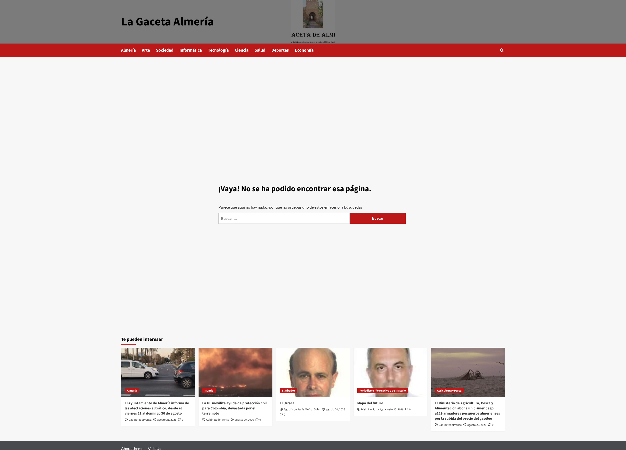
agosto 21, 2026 (166, 420)
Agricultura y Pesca (449, 391)
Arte (146, 50)
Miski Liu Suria (370, 409)
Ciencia (241, 50)
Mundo (208, 391)
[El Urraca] (313, 372)
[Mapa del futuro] (390, 372)
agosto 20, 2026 (244, 420)
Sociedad (164, 50)
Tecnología (218, 50)
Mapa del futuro (370, 403)
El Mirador (288, 391)
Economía (304, 50)
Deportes (280, 50)
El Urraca (287, 403)
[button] (502, 50)
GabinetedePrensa (140, 420)
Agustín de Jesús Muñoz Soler (302, 409)
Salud (260, 50)
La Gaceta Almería (167, 21)
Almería (128, 50)
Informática (190, 50)
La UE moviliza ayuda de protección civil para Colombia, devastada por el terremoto (234, 408)
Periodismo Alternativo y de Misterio (382, 391)
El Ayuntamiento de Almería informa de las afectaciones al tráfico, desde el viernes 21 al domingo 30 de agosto (157, 408)
